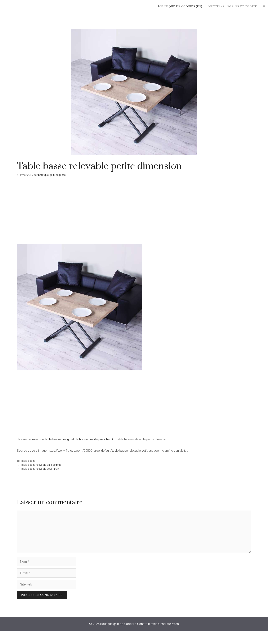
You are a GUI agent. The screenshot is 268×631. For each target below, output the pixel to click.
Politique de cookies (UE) (180, 6)
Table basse (28, 461)
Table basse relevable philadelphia (41, 465)
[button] (264, 6)
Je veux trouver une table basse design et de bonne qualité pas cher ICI (66, 439)
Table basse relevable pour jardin (40, 469)
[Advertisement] (134, 212)
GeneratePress (168, 624)
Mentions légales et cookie (232, 6)
